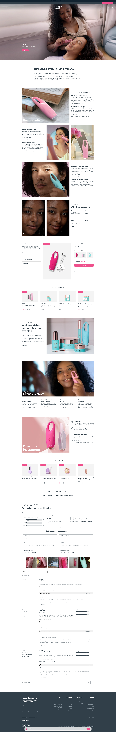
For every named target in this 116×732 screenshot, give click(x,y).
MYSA (93, 706)
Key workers (91, 715)
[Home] (58, 8)
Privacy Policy (24, 717)
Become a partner (90, 708)
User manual (25, 263)
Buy (88, 728)
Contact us (59, 699)
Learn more (25, 345)
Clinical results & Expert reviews (64, 495)
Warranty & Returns (57, 704)
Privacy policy (91, 712)
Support (81, 703)
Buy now (25, 50)
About (93, 699)
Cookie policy (91, 717)
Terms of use (91, 710)
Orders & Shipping (58, 702)
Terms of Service (32, 717)
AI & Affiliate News (90, 704)
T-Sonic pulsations (48, 495)
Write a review (86, 243)
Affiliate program (90, 702)
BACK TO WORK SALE (108, 3)
